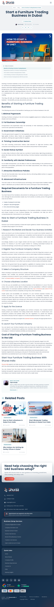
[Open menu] (50, 2)
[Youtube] (19, 580)
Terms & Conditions (34, 596)
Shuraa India (5, 364)
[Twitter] (11, 580)
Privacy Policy (23, 596)
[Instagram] (7, 580)
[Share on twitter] (23, 27)
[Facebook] (3, 580)
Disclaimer (44, 596)
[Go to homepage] (8, 3)
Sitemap (33, 599)
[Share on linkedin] (25, 27)
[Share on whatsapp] (31, 27)
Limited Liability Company (13, 278)
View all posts (13, 390)
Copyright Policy (24, 599)
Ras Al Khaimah (37, 289)
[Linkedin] (15, 580)
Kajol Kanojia (20, 24)
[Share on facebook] (28, 27)
